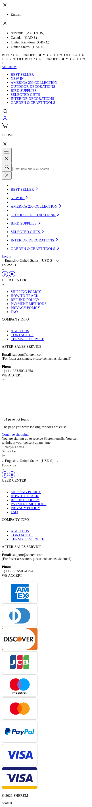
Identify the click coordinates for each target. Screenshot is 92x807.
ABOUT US (20, 331)
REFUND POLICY (25, 300)
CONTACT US (22, 335)
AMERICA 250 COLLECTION (34, 82)
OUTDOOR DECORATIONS (33, 86)
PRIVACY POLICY (25, 308)
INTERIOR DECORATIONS (32, 98)
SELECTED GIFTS (25, 94)
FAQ (14, 312)
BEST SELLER (22, 74)
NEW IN (17, 78)
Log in (6, 256)
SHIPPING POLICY (26, 292)
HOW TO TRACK (25, 296)
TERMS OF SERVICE (27, 339)
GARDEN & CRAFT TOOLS (33, 102)
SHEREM (9, 67)
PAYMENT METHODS (28, 304)
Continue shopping (15, 434)
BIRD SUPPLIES (24, 90)
